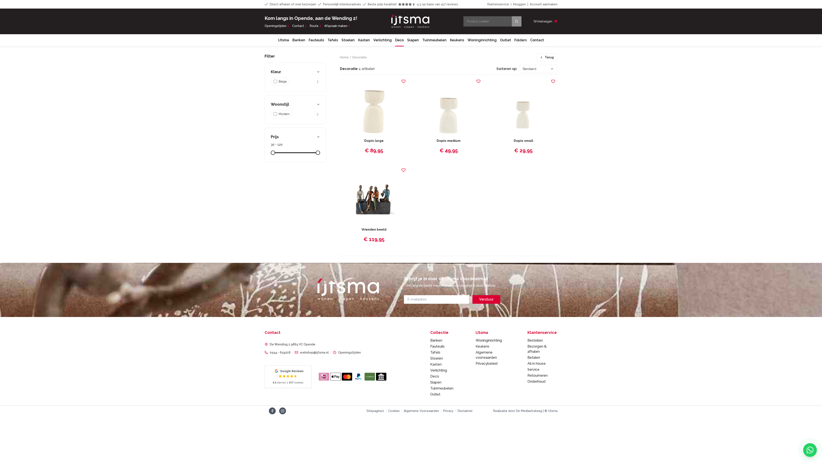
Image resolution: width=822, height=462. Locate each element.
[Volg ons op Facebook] (272, 410)
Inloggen (519, 4)
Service (533, 369)
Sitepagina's (375, 411)
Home (344, 57)
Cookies (394, 411)
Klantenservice (498, 4)
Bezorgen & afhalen (537, 349)
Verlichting (382, 40)
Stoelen (348, 40)
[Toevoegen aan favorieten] (403, 81)
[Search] (516, 21)
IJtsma (283, 40)
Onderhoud (536, 381)
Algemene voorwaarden (486, 355)
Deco (399, 40)
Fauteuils (316, 40)
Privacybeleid (486, 363)
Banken (298, 40)
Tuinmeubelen (434, 40)
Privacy (448, 411)
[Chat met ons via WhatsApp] (810, 450)
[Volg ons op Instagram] (282, 410)
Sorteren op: (506, 69)
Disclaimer (465, 411)
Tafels (333, 40)
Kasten (364, 40)
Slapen (413, 40)
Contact (298, 25)
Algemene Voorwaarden (421, 411)
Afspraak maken (335, 25)
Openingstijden (275, 25)
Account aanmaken (543, 4)
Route (314, 25)
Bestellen (535, 340)
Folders (520, 40)
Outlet (505, 40)
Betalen (533, 357)
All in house (536, 363)
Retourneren (537, 375)
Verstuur (486, 299)
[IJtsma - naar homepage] (410, 21)
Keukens (457, 40)
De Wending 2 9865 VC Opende (292, 344)
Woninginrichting (482, 40)
